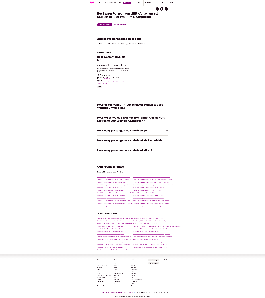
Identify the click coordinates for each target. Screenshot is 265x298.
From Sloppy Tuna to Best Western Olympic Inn (110, 247)
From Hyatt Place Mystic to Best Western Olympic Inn (111, 229)
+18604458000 (106, 79)
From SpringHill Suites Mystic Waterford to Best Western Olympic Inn (152, 221)
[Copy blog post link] (166, 9)
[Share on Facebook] (161, 9)
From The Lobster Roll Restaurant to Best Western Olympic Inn (114, 236)
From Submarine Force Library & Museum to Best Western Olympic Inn (116, 218)
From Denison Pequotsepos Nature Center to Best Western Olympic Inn (152, 236)
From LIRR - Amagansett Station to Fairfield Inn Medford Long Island (151, 182)
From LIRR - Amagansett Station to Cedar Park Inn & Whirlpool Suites (116, 200)
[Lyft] (92, 3)
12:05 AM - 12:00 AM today (105, 76)
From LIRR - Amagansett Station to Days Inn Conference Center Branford (152, 179)
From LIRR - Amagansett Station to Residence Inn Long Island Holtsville (116, 193)
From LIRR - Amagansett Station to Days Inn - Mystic (147, 190)
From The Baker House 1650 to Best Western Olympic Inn (148, 218)
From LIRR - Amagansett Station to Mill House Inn (110, 190)
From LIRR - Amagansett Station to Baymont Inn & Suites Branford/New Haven (118, 203)
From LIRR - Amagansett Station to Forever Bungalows (111, 206)
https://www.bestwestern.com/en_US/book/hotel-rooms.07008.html (110, 82)
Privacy (107, 292)
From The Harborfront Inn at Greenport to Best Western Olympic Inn (151, 234)
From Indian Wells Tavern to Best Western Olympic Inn (111, 231)
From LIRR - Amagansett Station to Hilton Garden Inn (147, 193)
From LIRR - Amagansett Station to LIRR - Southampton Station (114, 185)
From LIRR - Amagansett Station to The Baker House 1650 (148, 198)
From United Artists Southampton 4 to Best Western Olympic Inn (114, 223)
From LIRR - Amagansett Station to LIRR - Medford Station (148, 195)
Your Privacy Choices (128, 292)
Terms (102, 292)
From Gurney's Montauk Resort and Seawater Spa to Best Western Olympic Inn (118, 242)
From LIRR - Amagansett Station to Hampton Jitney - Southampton (151, 200)
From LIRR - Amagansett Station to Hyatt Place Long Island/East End (151, 177)
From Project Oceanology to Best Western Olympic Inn (147, 231)
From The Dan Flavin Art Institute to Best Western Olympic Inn (150, 247)
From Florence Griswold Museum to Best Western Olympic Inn (150, 242)
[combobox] (172, 3)
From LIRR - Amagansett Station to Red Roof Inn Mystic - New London (151, 203)
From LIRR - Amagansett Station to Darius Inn (109, 187)
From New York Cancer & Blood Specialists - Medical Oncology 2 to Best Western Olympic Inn (158, 226)
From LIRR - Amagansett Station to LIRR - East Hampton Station (114, 179)
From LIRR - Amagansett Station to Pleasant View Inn (111, 198)
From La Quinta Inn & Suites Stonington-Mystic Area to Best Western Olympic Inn (119, 239)
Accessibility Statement (116, 292)
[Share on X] (157, 9)
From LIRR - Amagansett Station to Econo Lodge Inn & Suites (113, 177)
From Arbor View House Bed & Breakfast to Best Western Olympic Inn (151, 244)
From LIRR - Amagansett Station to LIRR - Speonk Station (148, 187)
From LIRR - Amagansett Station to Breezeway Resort (111, 182)
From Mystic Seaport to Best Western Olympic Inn (110, 234)
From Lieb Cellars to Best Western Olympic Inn (145, 223)
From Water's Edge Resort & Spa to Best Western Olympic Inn (113, 244)
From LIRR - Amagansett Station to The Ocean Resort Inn (112, 195)
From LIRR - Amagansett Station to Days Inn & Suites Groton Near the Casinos (154, 185)
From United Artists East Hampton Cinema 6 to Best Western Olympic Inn (152, 229)
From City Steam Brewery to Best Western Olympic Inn (111, 221)
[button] (132, 106)
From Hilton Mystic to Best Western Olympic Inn (110, 226)
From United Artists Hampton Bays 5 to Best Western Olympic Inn (114, 250)
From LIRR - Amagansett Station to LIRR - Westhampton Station (150, 206)
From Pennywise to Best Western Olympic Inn (145, 239)
